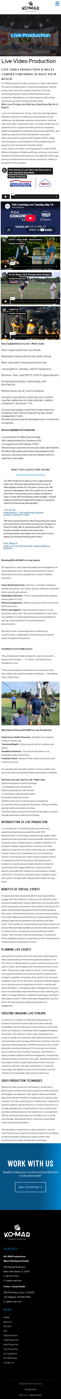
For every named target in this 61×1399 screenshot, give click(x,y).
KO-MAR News (10, 1358)
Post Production (11, 1344)
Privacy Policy (30, 1389)
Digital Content (11, 1335)
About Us (8, 1321)
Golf (5, 1331)
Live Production (11, 1349)
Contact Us (9, 1362)
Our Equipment (10, 1353)
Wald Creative (36, 1395)
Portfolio (7, 1326)
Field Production (11, 1340)
